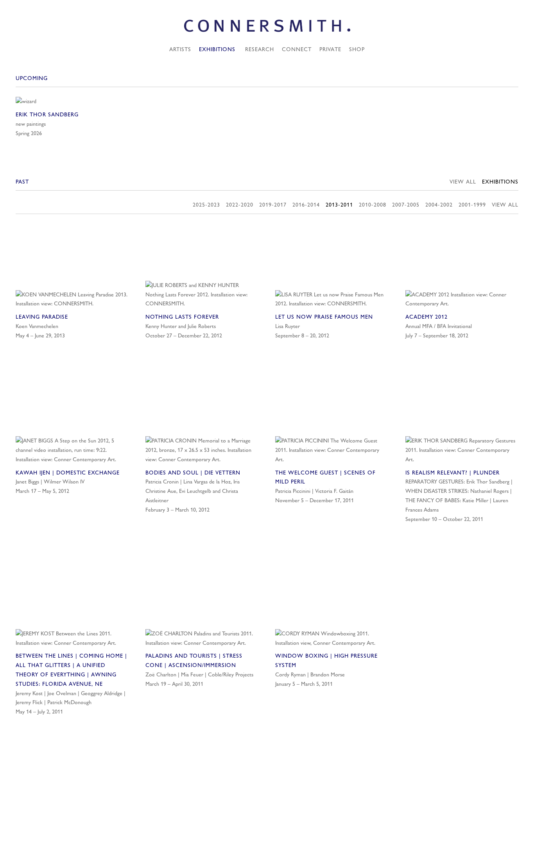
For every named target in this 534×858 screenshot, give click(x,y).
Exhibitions (217, 49)
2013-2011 (339, 205)
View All (463, 181)
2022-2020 (239, 205)
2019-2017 (273, 205)
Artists (180, 49)
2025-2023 (206, 205)
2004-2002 (439, 205)
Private (330, 49)
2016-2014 (306, 205)
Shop (357, 49)
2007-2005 (405, 205)
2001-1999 (472, 205)
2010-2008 (372, 205)
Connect (297, 49)
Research (259, 49)
